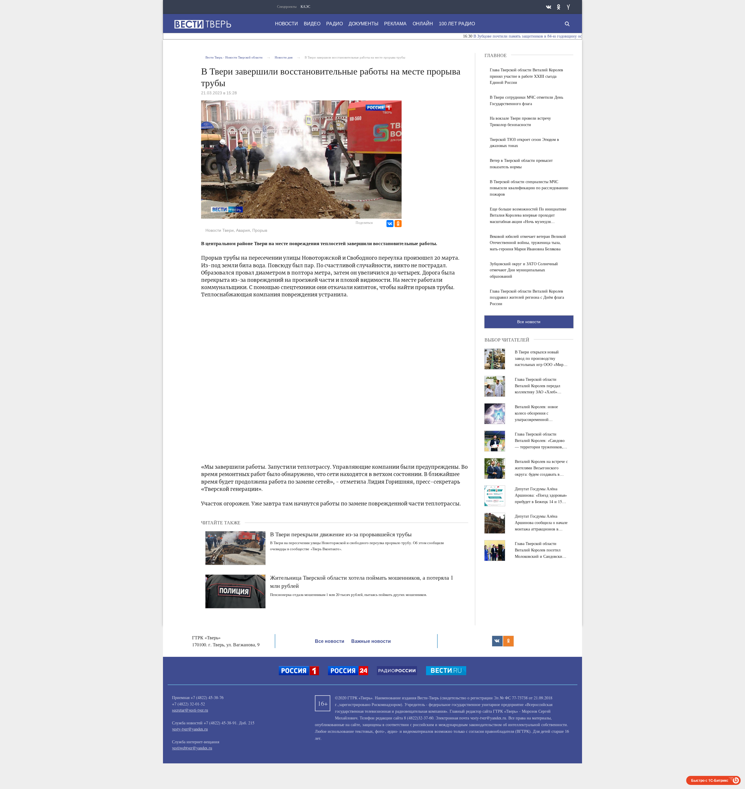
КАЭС (305, 6)
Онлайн (423, 23)
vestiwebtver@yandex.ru (192, 748)
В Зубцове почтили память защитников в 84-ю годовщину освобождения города (525, 36)
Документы (363, 23)
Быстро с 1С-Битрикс (709, 780)
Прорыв (259, 230)
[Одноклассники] (398, 223)
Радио (334, 23)
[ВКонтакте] (389, 223)
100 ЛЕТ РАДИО (457, 23)
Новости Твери (219, 230)
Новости (286, 23)
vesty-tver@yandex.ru (190, 729)
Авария (243, 230)
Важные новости (371, 641)
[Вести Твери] (202, 24)
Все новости (528, 321)
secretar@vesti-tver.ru (190, 710)
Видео (312, 23)
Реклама (395, 23)
